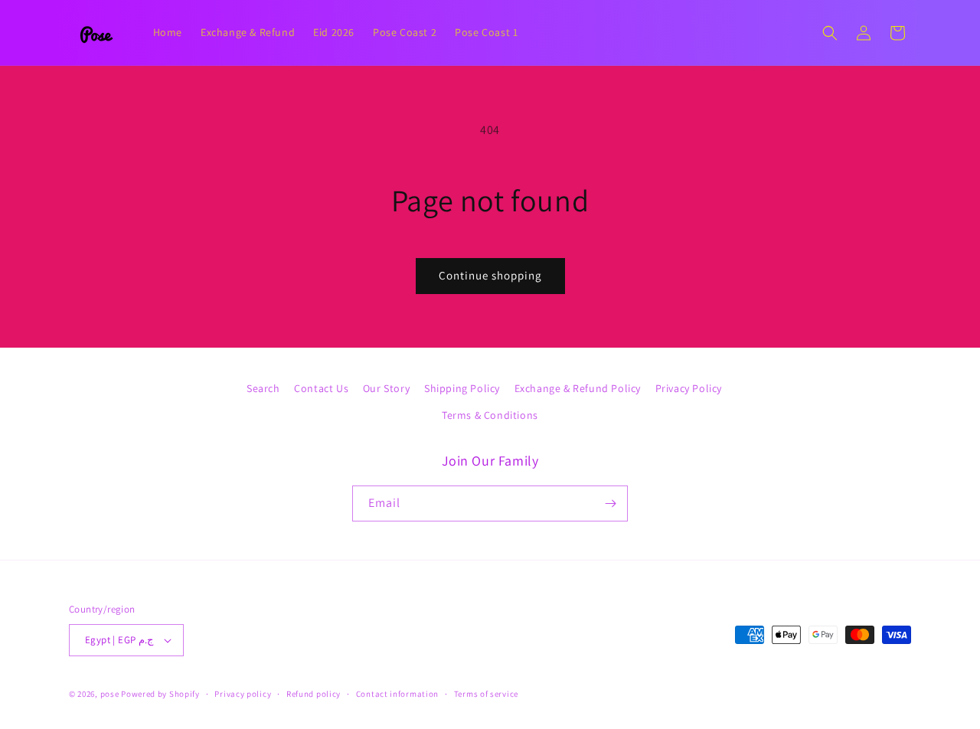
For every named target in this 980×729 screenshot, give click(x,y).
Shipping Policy (462, 388)
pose (109, 693)
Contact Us (321, 388)
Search (263, 388)
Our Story (386, 388)
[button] (830, 33)
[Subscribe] (610, 503)
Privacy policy (242, 693)
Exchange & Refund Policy (577, 388)
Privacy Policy (688, 388)
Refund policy (313, 693)
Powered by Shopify (160, 693)
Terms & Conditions (490, 415)
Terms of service (486, 693)
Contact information (397, 693)
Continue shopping (490, 275)
